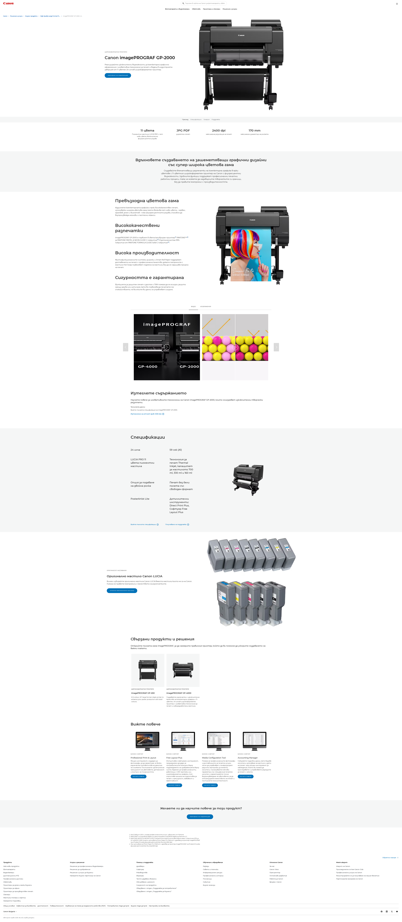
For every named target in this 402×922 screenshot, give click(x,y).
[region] (167, 347)
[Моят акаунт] (397, 3)
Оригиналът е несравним (117, 570)
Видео (193, 306)
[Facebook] (381, 911)
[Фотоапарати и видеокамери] (190, 9)
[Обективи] (201, 9)
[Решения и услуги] (238, 9)
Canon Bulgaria (9, 911)
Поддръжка (216, 119)
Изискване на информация (118, 75)
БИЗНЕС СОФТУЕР (137, 754)
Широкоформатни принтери (116, 52)
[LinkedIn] (387, 911)
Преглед (185, 119)
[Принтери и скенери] (221, 9)
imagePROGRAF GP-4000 (178, 693)
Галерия (206, 119)
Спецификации (196, 119)
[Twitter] (392, 911)
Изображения (205, 306)
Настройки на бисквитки (159, 906)
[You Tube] (397, 911)
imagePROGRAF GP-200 (143, 693)
